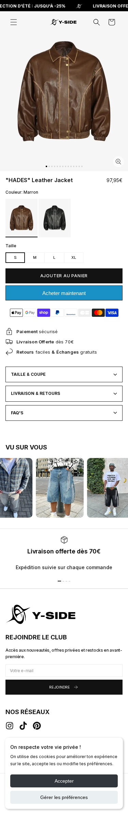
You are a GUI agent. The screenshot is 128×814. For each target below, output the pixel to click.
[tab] (46, 166)
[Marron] (21, 218)
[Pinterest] (37, 726)
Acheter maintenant (64, 293)
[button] (13, 22)
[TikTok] (23, 726)
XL (73, 257)
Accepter (64, 781)
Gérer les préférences (64, 797)
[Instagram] (9, 726)
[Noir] (55, 218)
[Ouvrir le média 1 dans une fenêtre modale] (118, 161)
